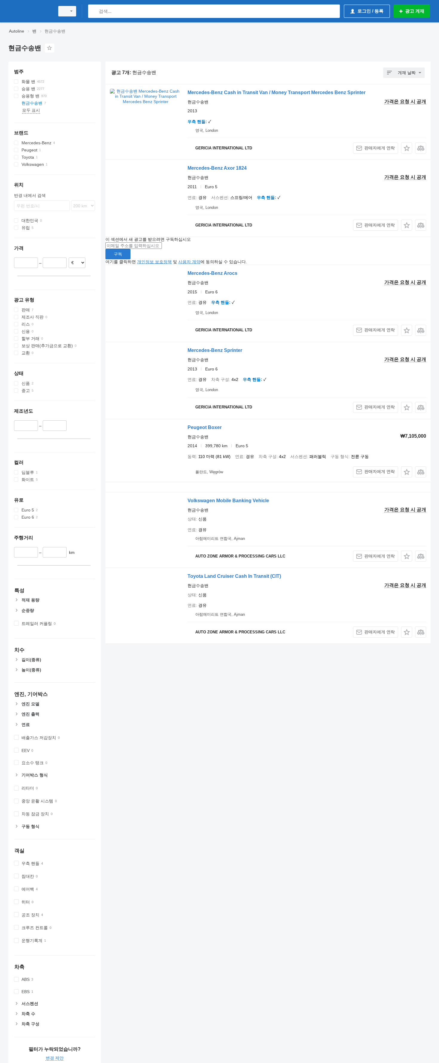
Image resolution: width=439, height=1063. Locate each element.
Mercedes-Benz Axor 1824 (217, 168)
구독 (118, 254)
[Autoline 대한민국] (30, 11)
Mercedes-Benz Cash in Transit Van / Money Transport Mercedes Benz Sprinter (277, 92)
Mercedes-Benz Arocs (212, 273)
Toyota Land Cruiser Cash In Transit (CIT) (234, 576)
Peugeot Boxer (205, 427)
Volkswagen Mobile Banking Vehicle (228, 500)
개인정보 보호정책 (154, 261)
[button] (406, 148)
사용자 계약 (189, 261)
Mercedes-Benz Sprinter (215, 350)
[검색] (94, 11)
